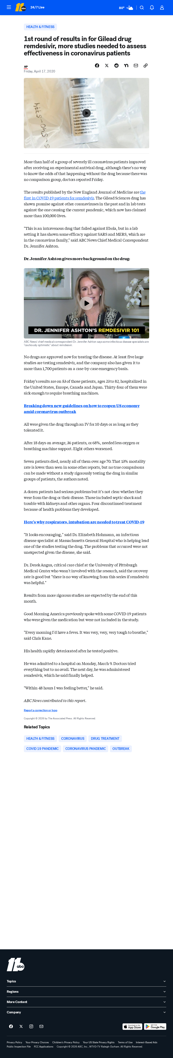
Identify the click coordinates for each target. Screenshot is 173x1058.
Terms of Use (125, 1042)
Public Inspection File (19, 1046)
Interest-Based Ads (146, 1042)
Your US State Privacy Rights (99, 1042)
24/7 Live (37, 7)
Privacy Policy (14, 1042)
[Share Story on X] (106, 65)
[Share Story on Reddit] (116, 65)
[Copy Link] (145, 65)
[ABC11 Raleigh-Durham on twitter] (21, 1026)
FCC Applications (43, 1046)
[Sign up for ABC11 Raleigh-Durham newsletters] (41, 1026)
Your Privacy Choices (37, 1042)
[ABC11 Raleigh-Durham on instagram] (31, 1026)
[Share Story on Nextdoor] (126, 65)
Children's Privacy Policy (66, 1042)
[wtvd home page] (15, 964)
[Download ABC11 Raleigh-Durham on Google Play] (155, 1026)
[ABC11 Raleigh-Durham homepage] (20, 7)
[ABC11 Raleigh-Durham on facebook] (11, 1026)
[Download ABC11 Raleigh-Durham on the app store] (132, 1026)
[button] (8, 7)
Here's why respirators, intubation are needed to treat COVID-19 (84, 521)
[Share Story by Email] (135, 65)
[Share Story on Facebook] (97, 65)
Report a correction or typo (40, 710)
